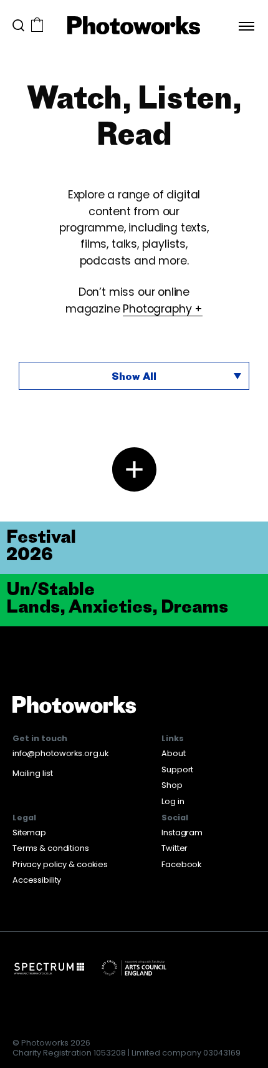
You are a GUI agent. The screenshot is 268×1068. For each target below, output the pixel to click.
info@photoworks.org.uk (60, 753)
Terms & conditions (50, 848)
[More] (134, 469)
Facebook (181, 864)
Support (177, 769)
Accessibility (36, 880)
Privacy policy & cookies (60, 864)
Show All (134, 376)
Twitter (174, 848)
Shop (172, 785)
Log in (172, 801)
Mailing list (32, 773)
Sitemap (29, 832)
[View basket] (37, 26)
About (173, 753)
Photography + (163, 308)
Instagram (182, 832)
